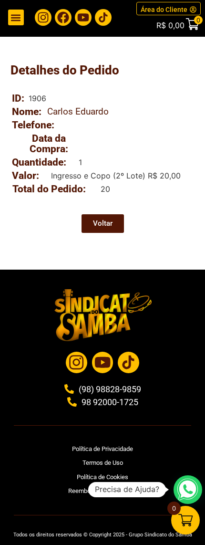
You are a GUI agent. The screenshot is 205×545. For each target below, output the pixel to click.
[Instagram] (43, 17)
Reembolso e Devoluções (102, 490)
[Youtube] (83, 17)
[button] (16, 17)
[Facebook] (63, 17)
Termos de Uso (102, 462)
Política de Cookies (102, 477)
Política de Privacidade (102, 448)
